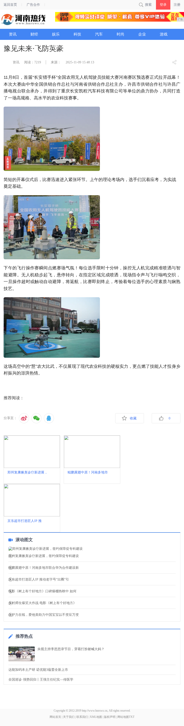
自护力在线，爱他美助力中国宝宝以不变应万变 (43, 615)
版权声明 (109, 717)
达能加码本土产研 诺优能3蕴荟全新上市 (38, 670)
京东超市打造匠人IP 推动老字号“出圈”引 (38, 579)
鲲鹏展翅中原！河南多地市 (88, 472)
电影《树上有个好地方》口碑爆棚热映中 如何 (42, 591)
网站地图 (123, 717)
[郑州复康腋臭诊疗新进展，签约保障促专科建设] (91, 549)
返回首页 (10, 4)
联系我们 (82, 717)
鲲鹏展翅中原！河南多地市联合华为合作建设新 (43, 567)
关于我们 (69, 717)
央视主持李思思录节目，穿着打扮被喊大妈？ (70, 649)
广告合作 (33, 4)
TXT (131, 717)
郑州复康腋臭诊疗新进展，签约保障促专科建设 (43, 556)
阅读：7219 (32, 62)
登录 (163, 4)
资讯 (16, 62)
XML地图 (96, 717)
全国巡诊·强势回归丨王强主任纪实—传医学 (40, 679)
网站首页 (55, 717)
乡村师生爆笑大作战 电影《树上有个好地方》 (42, 603)
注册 (177, 4)
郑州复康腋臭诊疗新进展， (27, 472)
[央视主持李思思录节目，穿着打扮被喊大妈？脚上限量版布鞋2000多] (21, 654)
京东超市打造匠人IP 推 (24, 521)
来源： (56, 62)
